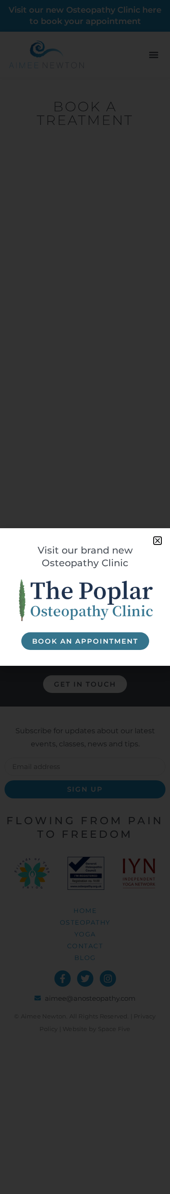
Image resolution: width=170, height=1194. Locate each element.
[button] (157, 540)
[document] (85, 597)
